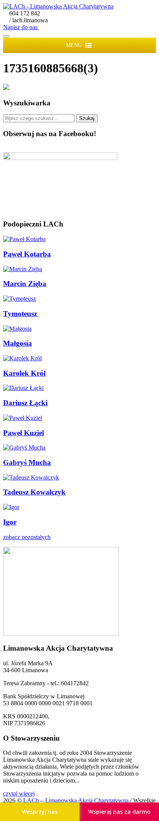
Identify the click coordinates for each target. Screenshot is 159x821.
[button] (74, 45)
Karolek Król (24, 373)
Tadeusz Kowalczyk (34, 492)
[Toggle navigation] (6, 36)
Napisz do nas (21, 27)
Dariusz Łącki (25, 403)
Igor (10, 522)
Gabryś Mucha (27, 462)
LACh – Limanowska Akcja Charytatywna (76, 800)
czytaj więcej (19, 793)
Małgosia (17, 343)
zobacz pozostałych (27, 537)
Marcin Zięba (24, 284)
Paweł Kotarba (27, 254)
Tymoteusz (20, 314)
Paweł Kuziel (23, 433)
